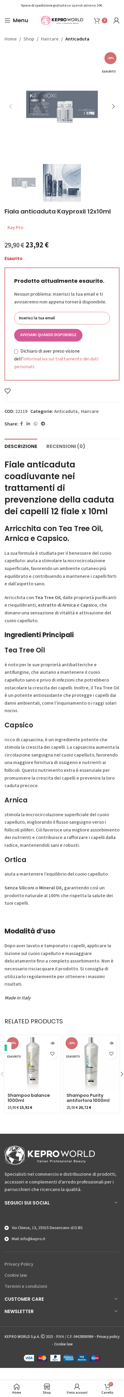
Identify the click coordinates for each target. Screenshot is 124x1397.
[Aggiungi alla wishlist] (8, 391)
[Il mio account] (116, 20)
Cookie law (16, 1275)
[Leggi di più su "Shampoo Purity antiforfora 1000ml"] (111, 1043)
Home (11, 39)
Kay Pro (15, 227)
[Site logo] (62, 20)
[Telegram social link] (43, 424)
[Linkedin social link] (28, 424)
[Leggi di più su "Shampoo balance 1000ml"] (52, 1043)
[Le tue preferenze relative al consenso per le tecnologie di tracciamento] (5, 1047)
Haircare (50, 39)
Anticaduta (77, 39)
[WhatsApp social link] (35, 424)
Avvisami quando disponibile (48, 335)
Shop (28, 39)
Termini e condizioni (26, 1286)
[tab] (21, 445)
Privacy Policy (19, 1264)
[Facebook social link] (21, 424)
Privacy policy (108, 1336)
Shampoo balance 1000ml (29, 1097)
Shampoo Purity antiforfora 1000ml (88, 1097)
